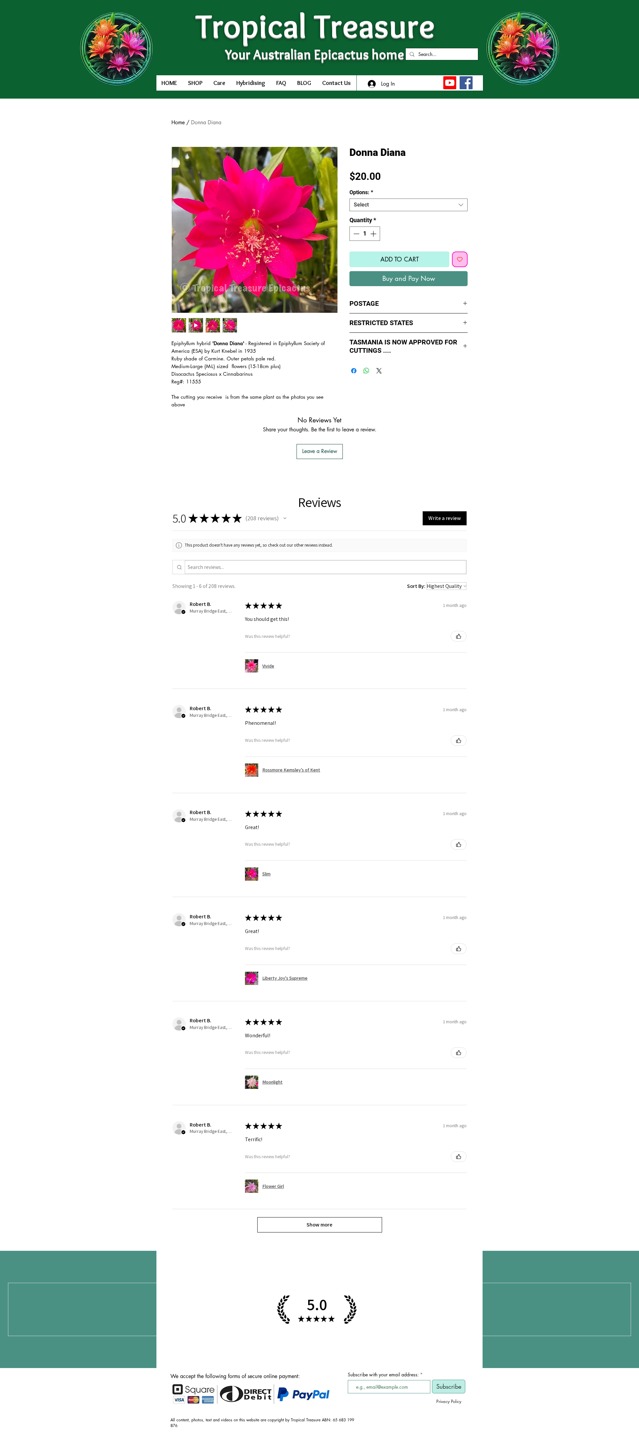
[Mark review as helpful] (459, 636)
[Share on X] (379, 371)
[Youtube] (449, 82)
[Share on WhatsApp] (366, 371)
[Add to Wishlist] (460, 259)
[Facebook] (466, 82)
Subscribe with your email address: (383, 1374)
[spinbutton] (365, 233)
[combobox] (408, 205)
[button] (285, 518)
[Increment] (374, 233)
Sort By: (416, 586)
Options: (361, 192)
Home (178, 122)
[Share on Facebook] (354, 371)
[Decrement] (355, 233)
